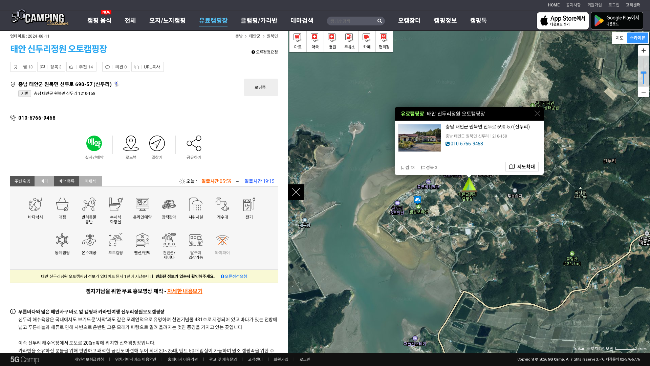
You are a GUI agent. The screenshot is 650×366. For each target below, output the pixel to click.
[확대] (643, 50)
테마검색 (301, 20)
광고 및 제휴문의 (223, 359)
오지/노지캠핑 (167, 20)
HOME (554, 5)
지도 (525, 166)
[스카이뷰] (637, 38)
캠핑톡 (479, 20)
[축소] (643, 91)
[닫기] (537, 113)
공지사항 (573, 5)
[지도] (619, 38)
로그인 (614, 5)
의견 (120, 66)
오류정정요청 (266, 52)
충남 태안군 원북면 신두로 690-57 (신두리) (65, 84)
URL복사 (151, 66)
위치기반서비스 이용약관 (136, 359)
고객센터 (633, 5)
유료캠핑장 (213, 20)
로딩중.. (261, 87)
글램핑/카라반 (259, 20)
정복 (55, 66)
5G (24, 359)
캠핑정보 (445, 20)
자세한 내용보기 (184, 291)
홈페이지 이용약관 (183, 359)
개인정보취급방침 (89, 359)
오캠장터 (409, 20)
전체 (130, 20)
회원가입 (594, 5)
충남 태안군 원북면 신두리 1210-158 (64, 93)
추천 (85, 66)
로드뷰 (117, 84)
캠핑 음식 (99, 20)
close (296, 192)
